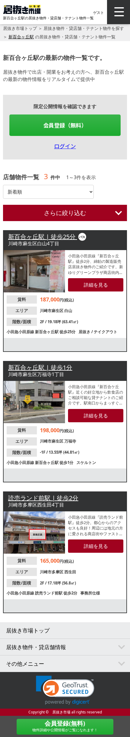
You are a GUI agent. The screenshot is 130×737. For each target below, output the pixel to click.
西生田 (70, 571)
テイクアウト (105, 331)
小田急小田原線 (21, 331)
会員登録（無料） (65, 125)
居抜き (85, 331)
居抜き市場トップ (20, 28)
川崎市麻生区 (52, 310)
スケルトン (86, 462)
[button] (65, 690)
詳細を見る (96, 285)
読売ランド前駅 (49, 593)
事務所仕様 (90, 593)
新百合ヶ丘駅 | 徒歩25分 (42, 237)
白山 (68, 310)
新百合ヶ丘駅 (21, 37)
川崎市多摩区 (52, 571)
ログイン (65, 146)
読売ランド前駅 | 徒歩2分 (43, 498)
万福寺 (70, 441)
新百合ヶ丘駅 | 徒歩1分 (40, 367)
